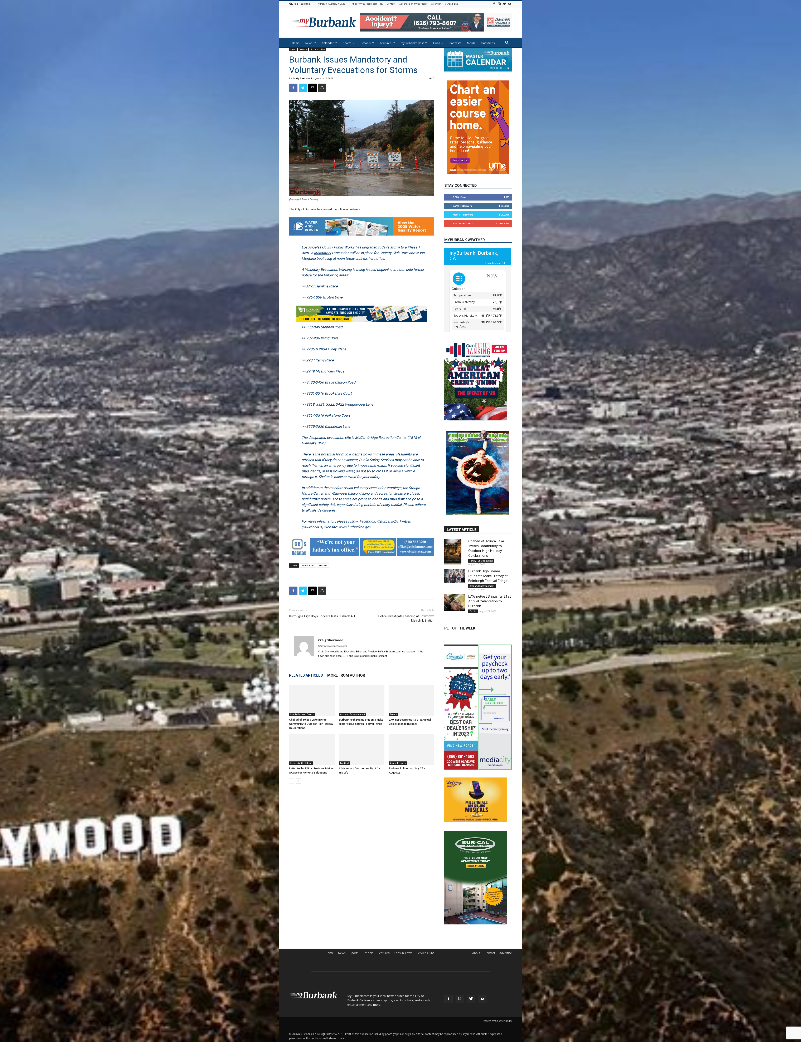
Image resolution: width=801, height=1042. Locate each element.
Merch (471, 43)
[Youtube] (509, 3)
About (476, 971)
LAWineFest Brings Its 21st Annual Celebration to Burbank (489, 589)
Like (506, 184)
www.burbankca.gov (355, 527)
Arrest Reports (398, 763)
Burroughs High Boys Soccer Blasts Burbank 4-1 (322, 616)
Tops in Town (403, 971)
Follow (504, 193)
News (308, 43)
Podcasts (455, 43)
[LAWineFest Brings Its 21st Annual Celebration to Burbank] (411, 700)
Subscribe (502, 211)
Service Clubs (425, 971)
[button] (507, 43)
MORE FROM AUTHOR (346, 675)
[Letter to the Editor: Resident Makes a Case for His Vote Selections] (312, 749)
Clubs (436, 43)
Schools (366, 43)
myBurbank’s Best (412, 43)
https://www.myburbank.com (332, 646)
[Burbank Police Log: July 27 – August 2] (411, 749)
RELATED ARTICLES (306, 675)
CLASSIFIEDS (451, 3)
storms (323, 565)
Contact (391, 3)
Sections (303, 49)
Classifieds (488, 43)
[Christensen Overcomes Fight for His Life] (361, 749)
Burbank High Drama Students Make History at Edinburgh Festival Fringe (488, 564)
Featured (386, 43)
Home (296, 43)
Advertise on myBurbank (413, 3)
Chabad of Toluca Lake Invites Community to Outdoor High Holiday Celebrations (311, 724)
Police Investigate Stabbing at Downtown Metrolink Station (406, 618)
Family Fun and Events (302, 714)
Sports (347, 43)
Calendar (436, 3)
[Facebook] (494, 3)
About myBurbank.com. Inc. (367, 3)
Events (393, 714)
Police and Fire (318, 49)
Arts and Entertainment (352, 714)
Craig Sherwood (302, 78)
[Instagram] (499, 3)
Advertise (505, 971)
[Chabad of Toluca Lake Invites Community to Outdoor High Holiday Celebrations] (312, 700)
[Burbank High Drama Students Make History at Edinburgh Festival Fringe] (361, 700)
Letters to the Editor (301, 763)
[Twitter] (504, 3)
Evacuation (308, 565)
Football (344, 763)
